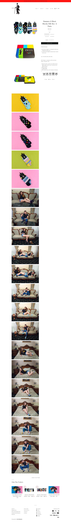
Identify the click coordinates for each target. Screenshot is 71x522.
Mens (36, 8)
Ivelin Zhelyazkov (19, 519)
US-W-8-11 (52, 36)
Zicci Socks (57, 508)
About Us (13, 508)
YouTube (38, 515)
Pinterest (38, 511)
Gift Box (51, 8)
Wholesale (13, 514)
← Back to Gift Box (35, 477)
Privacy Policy (26, 508)
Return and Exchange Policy (16, 511)
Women (41, 8)
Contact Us (25, 511)
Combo (47, 8)
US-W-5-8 (47, 36)
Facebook (38, 508)
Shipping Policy (14, 510)
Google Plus (39, 514)
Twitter (38, 510)
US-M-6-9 (47, 34)
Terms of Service (26, 510)
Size (49, 32)
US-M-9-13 (52, 34)
